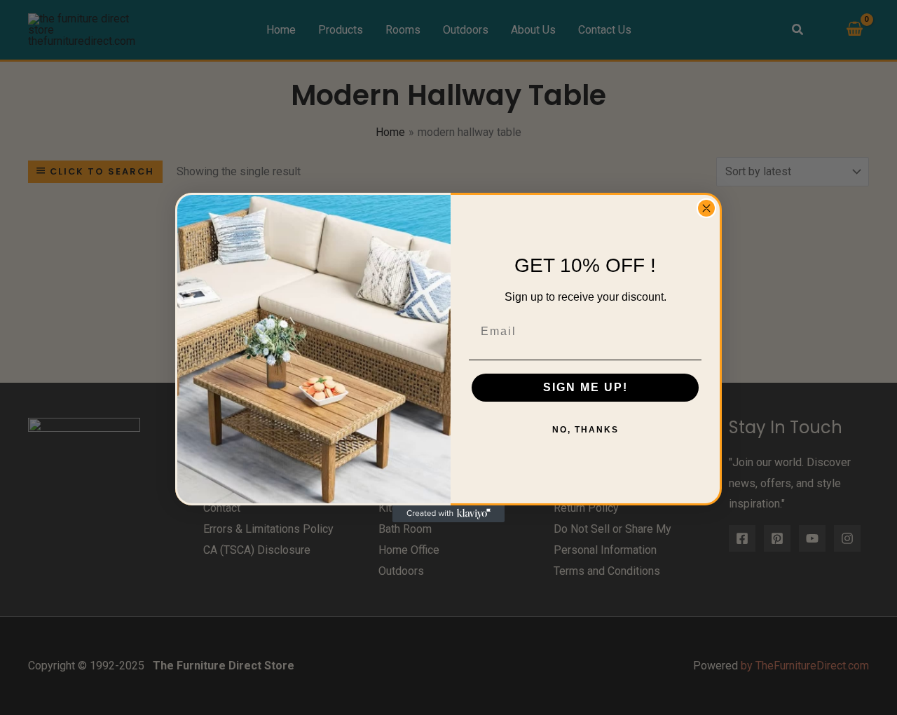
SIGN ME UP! (585, 387)
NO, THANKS (585, 430)
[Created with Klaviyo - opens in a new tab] (448, 513)
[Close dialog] (706, 208)
